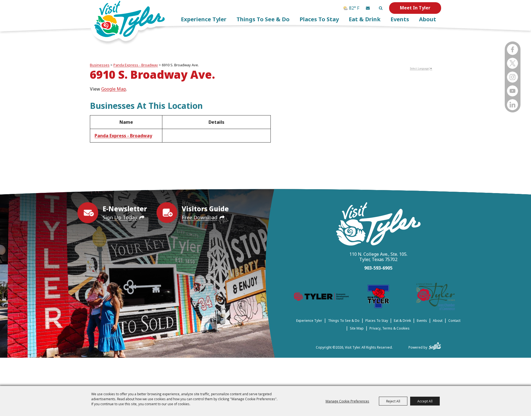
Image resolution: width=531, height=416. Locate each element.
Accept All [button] (425, 401)
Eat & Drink (365, 19)
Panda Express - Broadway (135, 64)
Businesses (100, 64)
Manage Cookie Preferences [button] (347, 401)
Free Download (199, 217)
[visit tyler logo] (378, 224)
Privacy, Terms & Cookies (389, 328)
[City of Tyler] (378, 297)
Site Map (357, 328)
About (427, 19)
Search (380, 8)
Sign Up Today (120, 217)
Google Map (113, 89)
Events (400, 19)
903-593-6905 (378, 268)
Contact (454, 320)
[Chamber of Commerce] (435, 297)
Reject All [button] (393, 401)
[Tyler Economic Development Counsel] (321, 297)
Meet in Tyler (415, 8)
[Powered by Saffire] (435, 345)
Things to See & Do (263, 19)
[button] (368, 8)
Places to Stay (319, 19)
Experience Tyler (204, 19)
